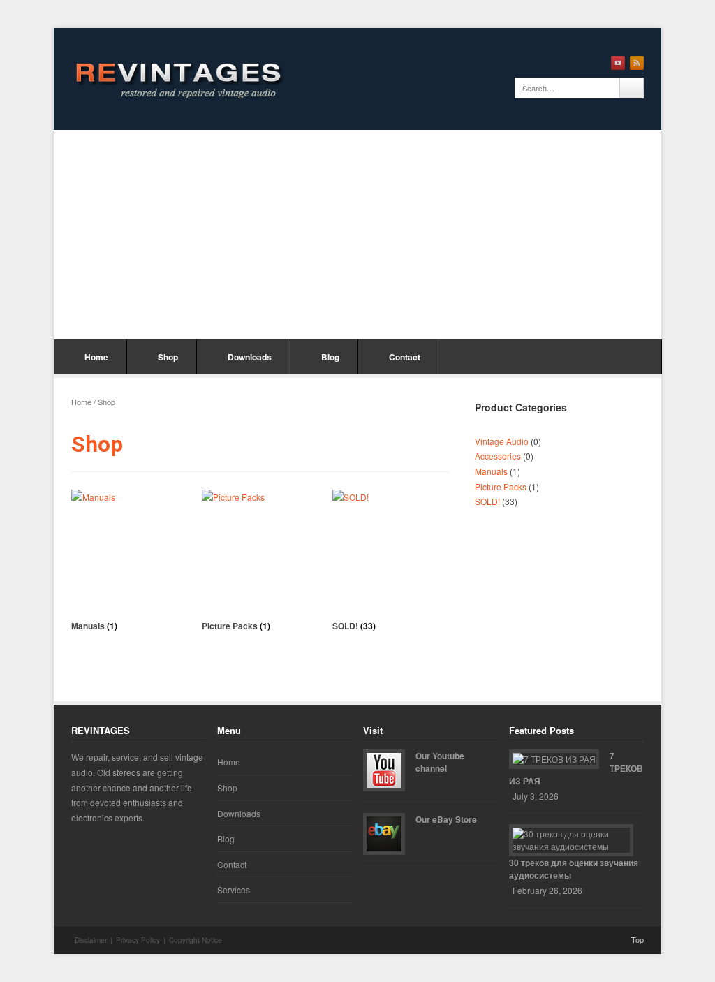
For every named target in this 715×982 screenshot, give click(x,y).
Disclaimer (91, 940)
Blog (330, 357)
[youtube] (618, 63)
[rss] (637, 63)
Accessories (498, 456)
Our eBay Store (446, 819)
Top (637, 939)
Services (233, 889)
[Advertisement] (357, 234)
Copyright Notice (195, 940)
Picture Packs (500, 486)
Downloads (250, 357)
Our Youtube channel (439, 762)
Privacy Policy (138, 940)
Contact (404, 357)
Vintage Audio (502, 441)
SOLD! (487, 501)
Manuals (491, 471)
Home (96, 357)
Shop (168, 357)
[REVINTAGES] (176, 79)
